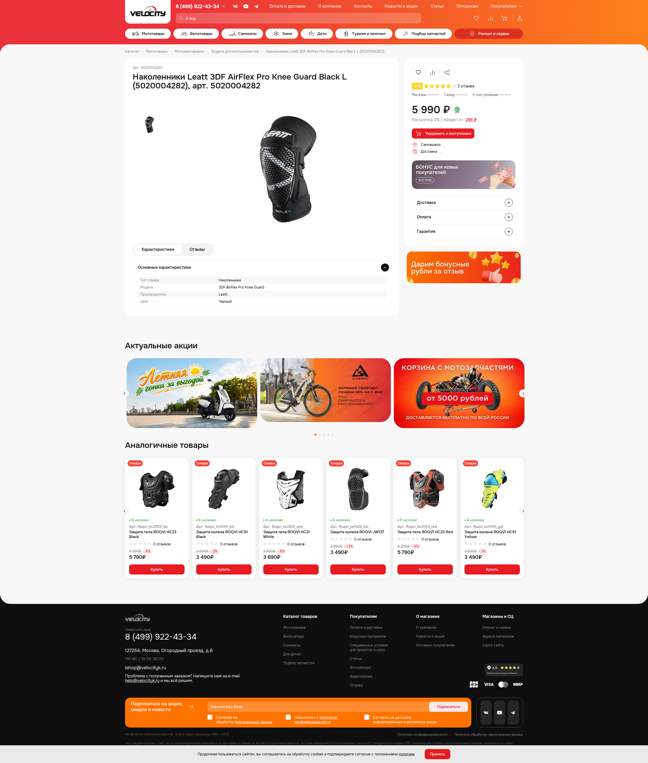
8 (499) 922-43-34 (197, 6)
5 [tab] (332, 434)
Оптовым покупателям (435, 645)
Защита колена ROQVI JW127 (357, 532)
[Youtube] (246, 6)
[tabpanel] (192, 393)
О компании (329, 6)
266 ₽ (471, 119)
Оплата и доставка (287, 6)
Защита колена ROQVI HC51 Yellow (490, 534)
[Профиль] (518, 18)
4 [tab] (328, 434)
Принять (437, 754)
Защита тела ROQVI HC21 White (286, 534)
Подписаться (448, 706)
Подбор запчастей (298, 663)
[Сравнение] (490, 18)
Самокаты (291, 645)
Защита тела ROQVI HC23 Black (152, 534)
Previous (125, 393)
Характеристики (157, 249)
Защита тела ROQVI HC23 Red (425, 532)
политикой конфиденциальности (315, 719)
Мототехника (294, 627)
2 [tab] (319, 434)
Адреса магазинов (498, 636)
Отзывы (197, 249)
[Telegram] (257, 6)
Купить (157, 569)
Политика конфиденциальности (422, 734)
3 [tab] (324, 434)
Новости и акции (401, 6)
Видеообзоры (361, 676)
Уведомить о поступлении (448, 133)
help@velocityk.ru (142, 680)
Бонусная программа (368, 636)
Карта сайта (492, 645)
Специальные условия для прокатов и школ (369, 647)
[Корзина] (505, 18)
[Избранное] (476, 18)
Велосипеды (293, 636)
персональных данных (253, 722)
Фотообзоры (360, 667)
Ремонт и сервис (496, 627)
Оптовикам (467, 6)
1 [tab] (315, 435)
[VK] (235, 6)
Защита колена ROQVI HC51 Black (222, 534)
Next (523, 393)
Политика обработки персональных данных (488, 734)
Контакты (363, 6)
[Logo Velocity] (148, 12)
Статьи (437, 6)
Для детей (291, 654)
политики (407, 754)
